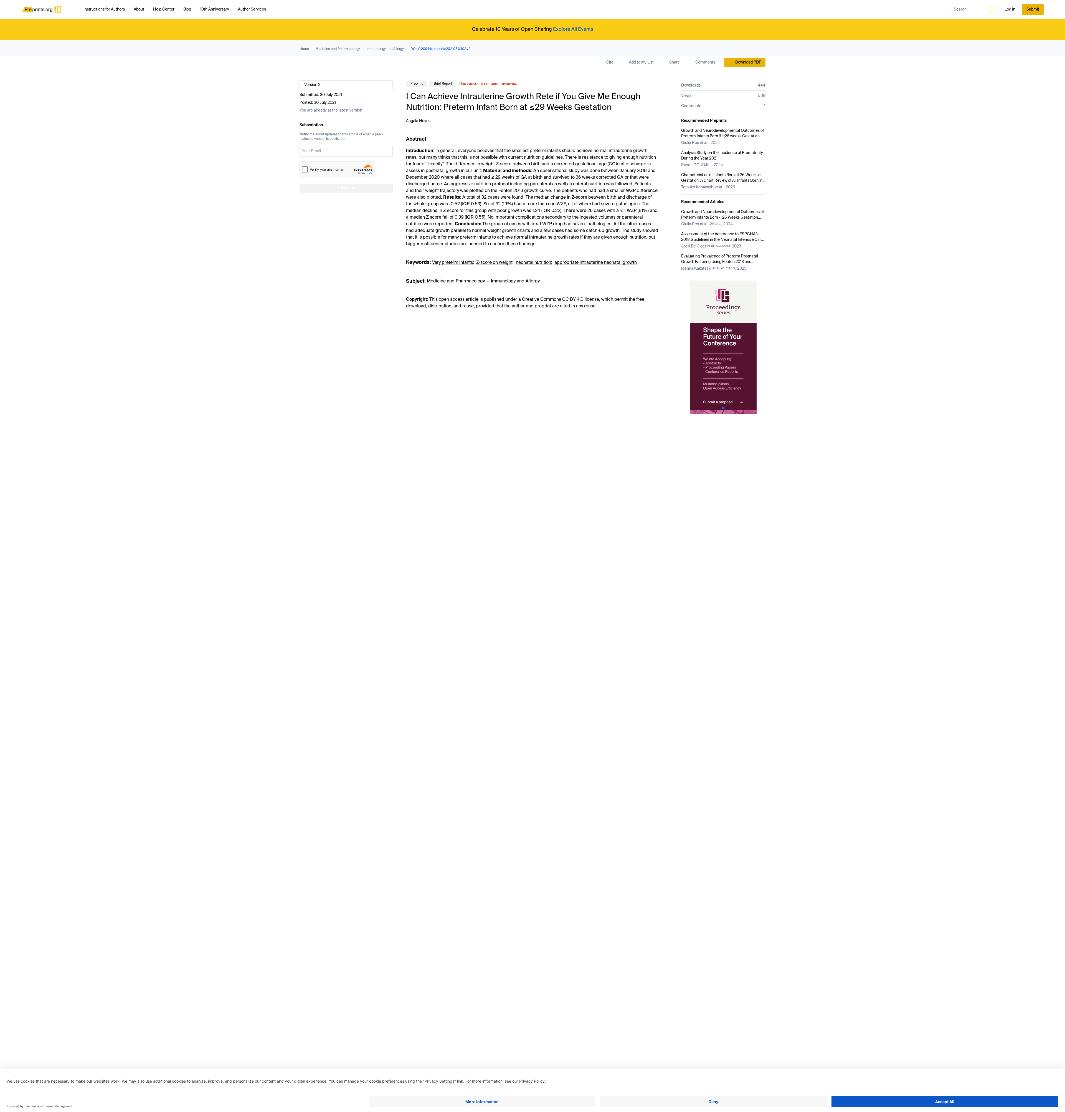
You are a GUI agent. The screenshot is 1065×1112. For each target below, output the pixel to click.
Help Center (163, 9)
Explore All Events (573, 29)
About (139, 9)
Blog (187, 9)
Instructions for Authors (104, 9)
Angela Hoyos (418, 121)
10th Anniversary (214, 9)
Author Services (252, 9)
